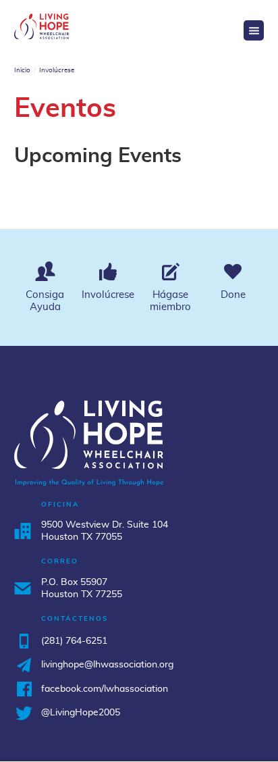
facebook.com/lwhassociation (104, 689)
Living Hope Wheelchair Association (42, 26)
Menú (254, 30)
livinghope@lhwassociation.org (107, 664)
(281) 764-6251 (74, 641)
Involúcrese (56, 70)
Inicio (22, 70)
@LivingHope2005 (80, 712)
